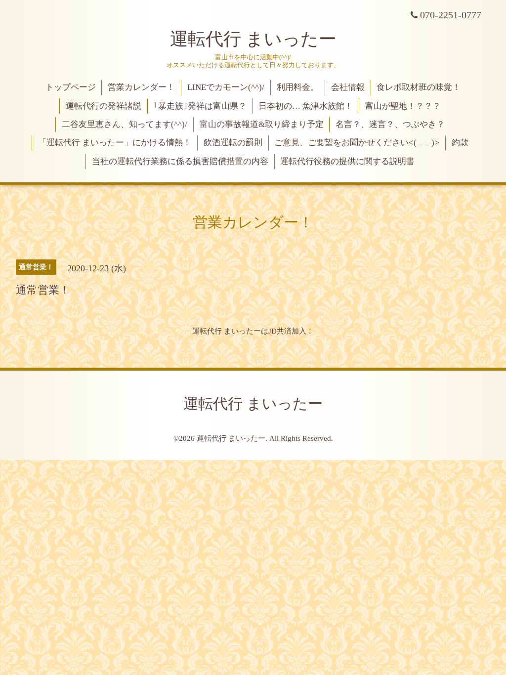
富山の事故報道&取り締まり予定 (262, 124)
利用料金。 (298, 87)
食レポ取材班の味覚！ (419, 87)
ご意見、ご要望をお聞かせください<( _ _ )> (356, 142)
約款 (460, 142)
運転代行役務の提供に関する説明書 (347, 161)
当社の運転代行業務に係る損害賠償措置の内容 (180, 161)
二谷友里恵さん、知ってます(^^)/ (124, 124)
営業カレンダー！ (141, 87)
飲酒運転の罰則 (233, 142)
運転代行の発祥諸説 (103, 106)
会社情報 (348, 87)
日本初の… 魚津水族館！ (305, 106)
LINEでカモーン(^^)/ (225, 87)
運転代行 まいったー (253, 39)
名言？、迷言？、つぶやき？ (390, 124)
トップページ (70, 87)
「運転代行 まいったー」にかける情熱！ (114, 142)
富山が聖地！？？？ (403, 106)
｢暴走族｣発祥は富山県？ (200, 106)
